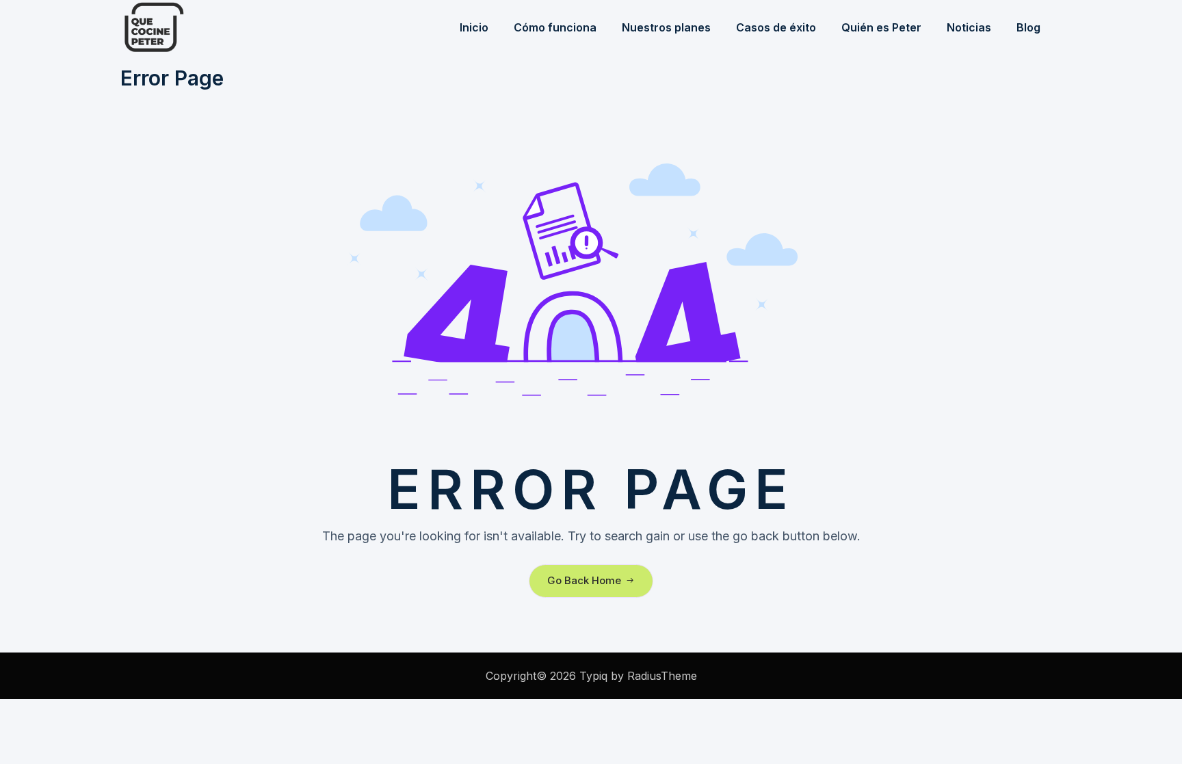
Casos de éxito (776, 27)
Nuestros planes (666, 27)
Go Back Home (584, 580)
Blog (1028, 27)
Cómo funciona (555, 27)
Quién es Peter (881, 27)
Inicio (474, 27)
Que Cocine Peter (188, 27)
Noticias (969, 27)
